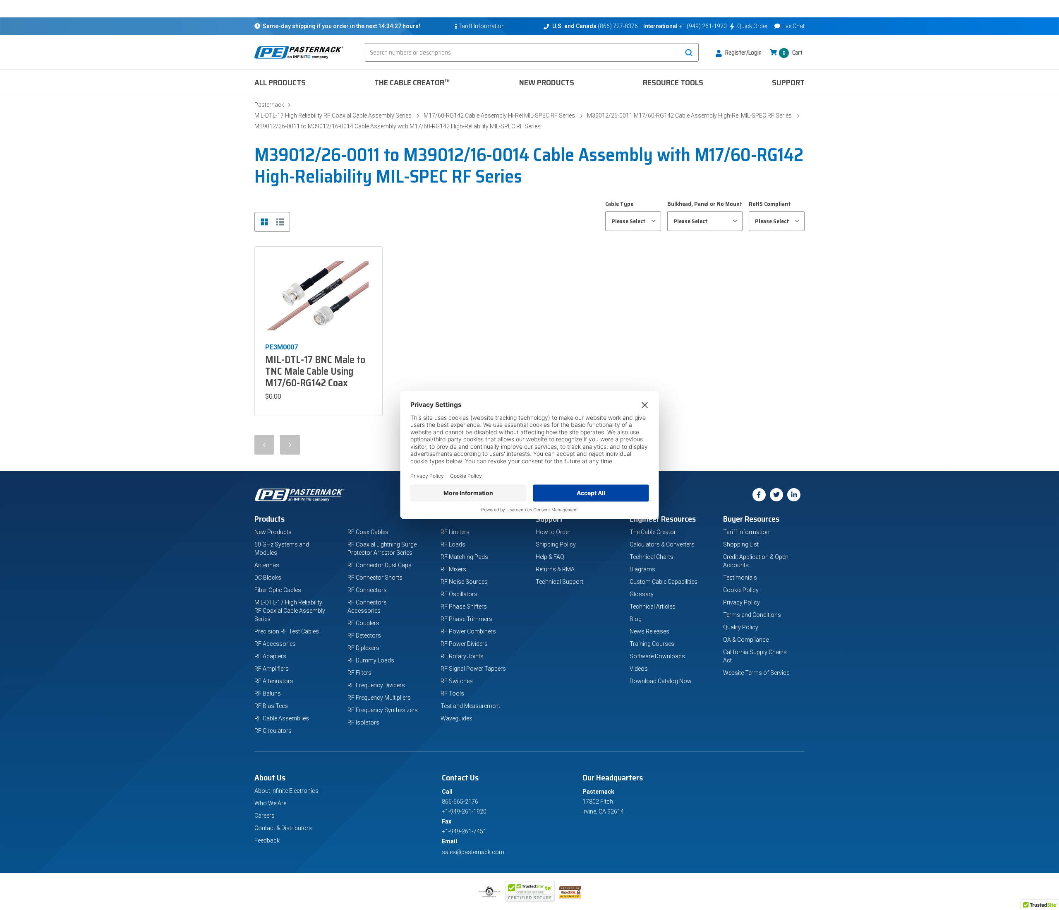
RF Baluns (267, 693)
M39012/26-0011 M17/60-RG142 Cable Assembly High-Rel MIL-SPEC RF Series (689, 115)
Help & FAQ (550, 557)
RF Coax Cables (367, 532)
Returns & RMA (555, 569)
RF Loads (453, 544)
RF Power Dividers (464, 643)
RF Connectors (367, 590)
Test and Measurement (470, 706)
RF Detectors (364, 635)
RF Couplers (363, 623)
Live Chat (793, 26)
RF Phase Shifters (464, 606)
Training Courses (652, 643)
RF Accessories (275, 643)
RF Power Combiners (468, 631)
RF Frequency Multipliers (379, 697)
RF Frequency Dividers (376, 685)
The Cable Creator (653, 532)
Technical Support (559, 581)
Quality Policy (740, 627)
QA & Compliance (746, 639)
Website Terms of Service (756, 672)
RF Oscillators (459, 594)
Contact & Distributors (283, 828)
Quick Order (752, 26)
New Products (546, 82)
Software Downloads (657, 656)
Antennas (266, 565)
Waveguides (456, 718)
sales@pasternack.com (473, 852)
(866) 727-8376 (618, 26)
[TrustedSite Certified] (530, 891)
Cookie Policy (741, 590)
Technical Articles (653, 606)
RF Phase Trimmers (466, 619)
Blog (636, 619)
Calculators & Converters (662, 544)
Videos (639, 668)
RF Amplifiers (271, 668)
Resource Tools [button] (673, 82)
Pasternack (269, 104)
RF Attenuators (273, 681)
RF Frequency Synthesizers (382, 710)
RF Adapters (270, 656)
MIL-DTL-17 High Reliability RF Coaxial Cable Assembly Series (333, 115)
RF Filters (359, 672)
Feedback (267, 840)
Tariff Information (746, 532)
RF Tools (452, 693)
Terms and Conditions (752, 614)
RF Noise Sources (464, 581)
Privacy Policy (741, 602)
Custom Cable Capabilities (663, 581)
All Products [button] (280, 82)
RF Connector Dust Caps (379, 565)
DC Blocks (267, 577)
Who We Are (270, 803)
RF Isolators (363, 722)
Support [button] (788, 82)
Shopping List (741, 544)
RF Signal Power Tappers (473, 668)
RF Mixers (453, 569)
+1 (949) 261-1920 (703, 26)
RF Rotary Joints (462, 656)
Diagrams (642, 569)
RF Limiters (455, 532)
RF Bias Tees (271, 706)
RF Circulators (273, 730)
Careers (264, 815)
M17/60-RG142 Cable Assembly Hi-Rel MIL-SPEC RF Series (499, 115)
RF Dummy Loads (370, 660)
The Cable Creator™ (412, 82)
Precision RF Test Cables (286, 631)
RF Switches (457, 681)
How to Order (553, 532)
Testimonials (740, 577)
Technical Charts (651, 557)
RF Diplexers (363, 648)
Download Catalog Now (661, 681)
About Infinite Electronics (286, 790)
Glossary (642, 594)
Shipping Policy (556, 544)
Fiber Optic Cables (277, 590)
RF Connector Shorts (375, 577)
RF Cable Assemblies (281, 718)
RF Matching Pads (464, 557)
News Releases (649, 631)
